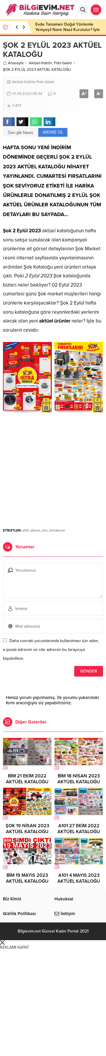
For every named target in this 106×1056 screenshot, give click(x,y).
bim (45, 530)
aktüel (35, 530)
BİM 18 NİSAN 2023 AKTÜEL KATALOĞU (78, 779)
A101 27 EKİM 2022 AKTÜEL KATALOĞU (78, 829)
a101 (25, 530)
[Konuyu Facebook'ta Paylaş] (9, 121)
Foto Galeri (63, 63)
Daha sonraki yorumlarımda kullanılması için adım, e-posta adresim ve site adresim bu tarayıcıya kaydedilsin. (51, 649)
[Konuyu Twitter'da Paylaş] (22, 121)
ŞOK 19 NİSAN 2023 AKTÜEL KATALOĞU (27, 829)
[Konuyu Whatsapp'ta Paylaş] (36, 121)
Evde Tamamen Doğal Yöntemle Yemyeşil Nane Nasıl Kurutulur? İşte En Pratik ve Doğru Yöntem (67, 29)
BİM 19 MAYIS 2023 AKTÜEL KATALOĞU (27, 878)
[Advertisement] (53, 465)
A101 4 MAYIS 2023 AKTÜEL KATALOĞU (78, 878)
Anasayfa (16, 63)
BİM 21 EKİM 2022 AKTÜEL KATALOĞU (27, 779)
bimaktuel (57, 530)
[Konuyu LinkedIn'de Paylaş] (49, 121)
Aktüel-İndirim (40, 63)
